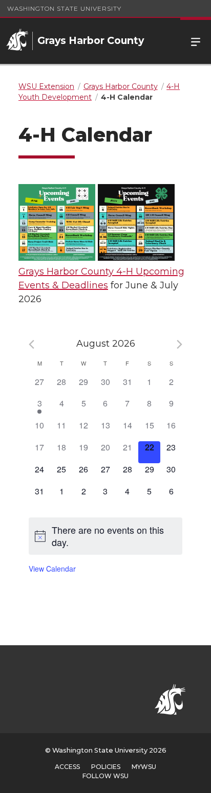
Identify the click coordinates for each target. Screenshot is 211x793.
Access (67, 767)
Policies (105, 767)
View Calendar (52, 568)
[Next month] (179, 344)
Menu (195, 41)
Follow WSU (105, 776)
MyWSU (144, 767)
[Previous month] (31, 344)
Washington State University (64, 8)
